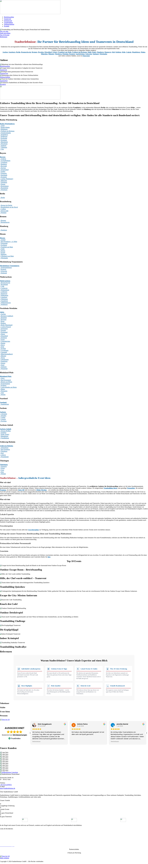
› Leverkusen (4, 350)
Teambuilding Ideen (110, 488)
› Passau (2, 184)
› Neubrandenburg (6, 267)
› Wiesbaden (4, 258)
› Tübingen (3, 147)
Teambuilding (8, 22)
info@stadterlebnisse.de (7, 788)
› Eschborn (3, 245)
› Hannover (3, 293)
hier (49, 557)
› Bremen (3, 220)
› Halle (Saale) (4, 434)
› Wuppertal (3, 368)
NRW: (2, 312)
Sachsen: (3, 412)
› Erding (2, 171)
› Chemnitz (3, 414)
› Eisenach (3, 466)
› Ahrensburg (4, 448)
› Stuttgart (3, 145)
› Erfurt (2, 468)
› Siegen (2, 363)
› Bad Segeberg (5, 449)
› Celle (2, 286)
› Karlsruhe (3, 138)
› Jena (2, 472)
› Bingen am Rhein (6, 382)
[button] (146, 732)
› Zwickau (3, 421)
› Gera (2, 470)
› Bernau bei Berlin (6, 205)
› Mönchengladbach (6, 354)
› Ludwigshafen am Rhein (8, 387)
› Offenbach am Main (7, 256)
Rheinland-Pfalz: (6, 376)
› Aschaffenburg (5, 160)
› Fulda (2, 249)
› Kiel (2, 453)
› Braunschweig (5, 283)
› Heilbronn (3, 136)
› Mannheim (4, 142)
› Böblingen (4, 129)
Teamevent (7, 19)
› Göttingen (3, 292)
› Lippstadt (3, 352)
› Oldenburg (4, 299)
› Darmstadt (3, 243)
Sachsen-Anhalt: (5, 429)
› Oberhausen (4, 359)
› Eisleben (3, 432)
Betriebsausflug (9, 17)
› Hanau (2, 251)
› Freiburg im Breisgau (7, 131)
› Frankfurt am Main (6, 247)
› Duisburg (3, 338)
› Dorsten (3, 330)
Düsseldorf (48, 52)
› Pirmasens (3, 391)
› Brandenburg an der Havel (9, 207)
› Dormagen (4, 328)
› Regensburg (4, 186)
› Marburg (3, 254)
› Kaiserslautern (5, 383)
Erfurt (55, 52)
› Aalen (2, 125)
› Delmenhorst (4, 290)
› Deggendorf (4, 170)
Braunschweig (26, 52)
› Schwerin (3, 271)
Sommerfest (4, 81)
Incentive (3, 84)
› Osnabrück (4, 301)
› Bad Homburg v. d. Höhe (8, 241)
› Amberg (3, 159)
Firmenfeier (131, 488)
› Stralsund (3, 273)
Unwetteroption (33, 530)
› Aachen (3, 314)
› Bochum (3, 319)
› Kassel (2, 252)
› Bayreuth (3, 166)
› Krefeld (3, 348)
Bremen (34, 52)
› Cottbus (3, 209)
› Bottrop (3, 323)
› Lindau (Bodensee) (6, 179)
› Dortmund (3, 332)
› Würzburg (3, 190)
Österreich (86, 56)
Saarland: (3, 402)
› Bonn (2, 321)
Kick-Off (21, 490)
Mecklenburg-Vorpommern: (9, 266)
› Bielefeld (3, 318)
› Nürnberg (3, 182)
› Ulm (2, 149)
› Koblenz (3, 385)
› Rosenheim (4, 188)
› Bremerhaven (4, 222)
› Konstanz (3, 140)
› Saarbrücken (4, 404)
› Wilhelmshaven (5, 303)
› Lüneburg (3, 297)
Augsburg (11, 52)
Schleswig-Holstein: (6, 446)
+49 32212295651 (6, 785)
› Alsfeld (2, 240)
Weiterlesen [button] (36, 742)
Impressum (3, 839)
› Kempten (3, 177)
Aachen (5, 52)
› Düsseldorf (4, 336)
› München (3, 180)
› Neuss (2, 358)
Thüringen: (4, 464)
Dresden (41, 52)
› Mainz (2, 389)
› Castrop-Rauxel (5, 327)
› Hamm (2, 343)
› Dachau (3, 168)
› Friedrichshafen (5, 133)
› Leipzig (3, 419)
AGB (2, 842)
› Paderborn (3, 361)
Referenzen (3, 37)
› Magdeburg (4, 436)
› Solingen (3, 367)
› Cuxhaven (3, 288)
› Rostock (3, 269)
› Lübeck (3, 455)
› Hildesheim (4, 295)
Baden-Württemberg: (7, 124)
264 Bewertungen (20, 735)
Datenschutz (4, 835)
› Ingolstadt (3, 175)
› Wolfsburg (4, 304)
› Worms (2, 394)
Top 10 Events (4, 35)
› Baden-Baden (5, 127)
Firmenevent (8, 21)
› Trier (2, 393)
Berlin (18, 52)
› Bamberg (3, 164)
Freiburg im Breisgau (79, 52)
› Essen (2, 339)
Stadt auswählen (5, 33)
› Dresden (3, 416)
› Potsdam (3, 212)
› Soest (2, 365)
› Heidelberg (4, 135)
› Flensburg (3, 451)
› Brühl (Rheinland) (6, 325)
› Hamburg (3, 230)
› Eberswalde (4, 211)
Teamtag (3, 490)
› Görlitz (2, 417)
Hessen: (2, 238)
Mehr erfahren (4, 858)
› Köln (2, 347)
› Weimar (3, 474)
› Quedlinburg (4, 438)
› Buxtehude (4, 284)
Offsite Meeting (41, 490)
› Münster (3, 356)
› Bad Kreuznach (5, 380)
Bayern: (3, 157)
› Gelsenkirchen (5, 341)
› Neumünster (4, 457)
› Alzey (2, 378)
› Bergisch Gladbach (6, 316)
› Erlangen (3, 173)
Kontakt (6, 26)
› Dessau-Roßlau (5, 431)
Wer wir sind (4, 31)
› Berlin (2, 197)
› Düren (2, 334)
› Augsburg (3, 162)
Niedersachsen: (5, 281)
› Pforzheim (3, 144)
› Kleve (2, 345)
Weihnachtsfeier (9, 24)
